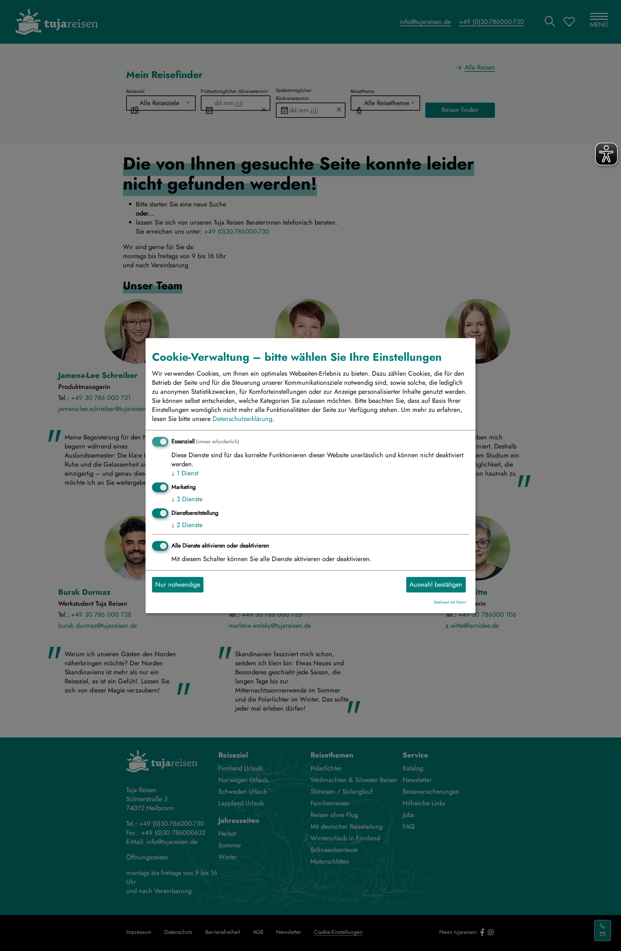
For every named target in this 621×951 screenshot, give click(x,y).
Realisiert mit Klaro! (450, 602)
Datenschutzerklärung (242, 418)
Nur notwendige (177, 584)
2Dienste (186, 524)
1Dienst (185, 473)
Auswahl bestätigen (436, 584)
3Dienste (186, 498)
